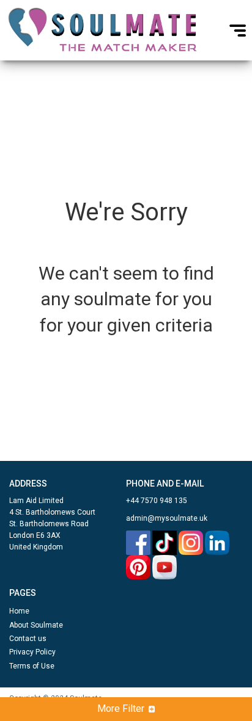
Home (19, 611)
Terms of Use (31, 666)
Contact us (27, 638)
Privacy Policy (32, 652)
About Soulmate (36, 625)
